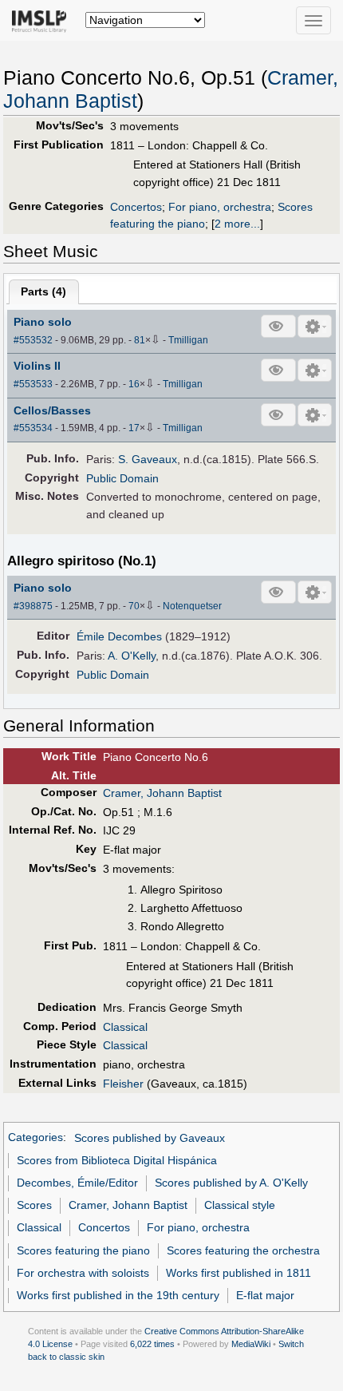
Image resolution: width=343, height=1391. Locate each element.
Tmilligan (188, 340)
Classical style (239, 1205)
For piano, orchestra (219, 206)
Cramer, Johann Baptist (162, 793)
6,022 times (152, 1344)
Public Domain (122, 478)
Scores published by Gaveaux (149, 1137)
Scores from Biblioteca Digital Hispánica (117, 1160)
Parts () (43, 291)
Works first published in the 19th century (118, 1295)
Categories (35, 1137)
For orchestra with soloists (83, 1272)
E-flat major (265, 1295)
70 (134, 606)
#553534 (33, 428)
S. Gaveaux (147, 459)
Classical (125, 1026)
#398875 (33, 606)
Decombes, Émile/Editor (77, 1182)
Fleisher (123, 1083)
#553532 (33, 340)
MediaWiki (250, 1344)
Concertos (136, 206)
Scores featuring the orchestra (243, 1250)
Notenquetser (192, 606)
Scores (34, 1205)
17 (134, 428)
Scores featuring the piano (83, 1250)
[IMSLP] (42, 20)
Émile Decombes (119, 636)
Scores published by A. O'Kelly (231, 1182)
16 (134, 384)
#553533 (33, 384)
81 (139, 340)
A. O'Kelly (132, 655)
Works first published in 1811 (238, 1272)
